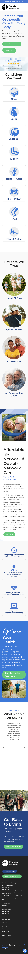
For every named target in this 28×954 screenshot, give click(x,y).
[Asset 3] (10, 861)
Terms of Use (5, 945)
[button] (3, 747)
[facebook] (3, 948)
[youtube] (5, 948)
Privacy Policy (21, 944)
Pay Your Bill (19, 1)
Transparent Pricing (10, 1)
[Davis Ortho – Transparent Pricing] (14, 414)
